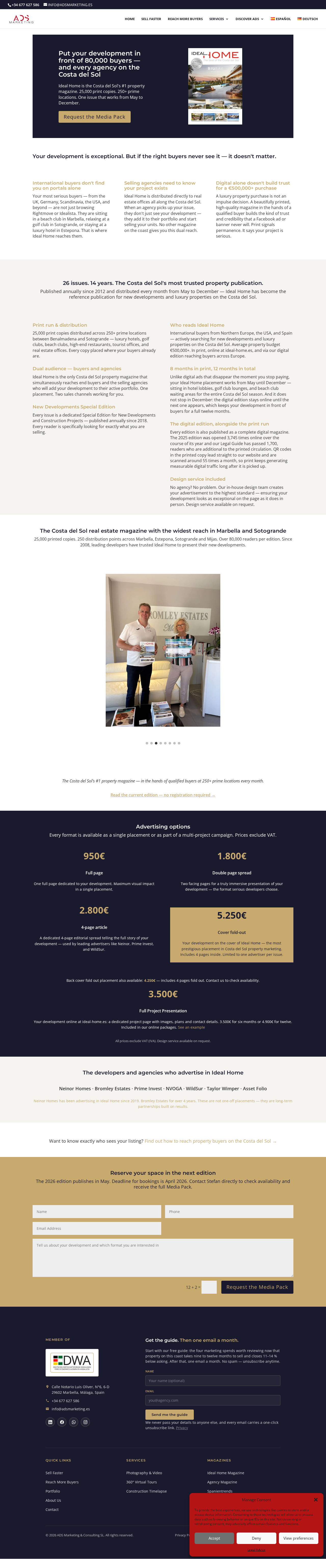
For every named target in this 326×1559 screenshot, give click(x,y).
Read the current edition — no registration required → (163, 795)
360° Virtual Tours (141, 1482)
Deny (256, 1538)
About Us (53, 1500)
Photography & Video (144, 1472)
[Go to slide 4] (160, 743)
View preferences (298, 1538)
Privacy (182, 1427)
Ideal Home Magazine (225, 1472)
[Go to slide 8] (179, 743)
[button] (315, 1499)
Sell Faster (151, 19)
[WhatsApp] (73, 1422)
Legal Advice (256, 1550)
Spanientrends (220, 1491)
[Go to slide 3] (156, 743)
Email (149, 1391)
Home (130, 19)
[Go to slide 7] (174, 743)
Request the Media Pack (95, 116)
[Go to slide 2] (151, 743)
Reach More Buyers (185, 19)
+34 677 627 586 (65, 1400)
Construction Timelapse (146, 1491)
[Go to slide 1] (147, 743)
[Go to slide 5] (165, 743)
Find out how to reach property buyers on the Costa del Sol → (211, 1141)
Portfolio (53, 1491)
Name (149, 1371)
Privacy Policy (185, 1535)
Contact (52, 1509)
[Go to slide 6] (170, 743)
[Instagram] (85, 1422)
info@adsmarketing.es (71, 1408)
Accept (214, 1538)
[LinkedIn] (50, 1422)
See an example (191, 1027)
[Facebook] (61, 1422)
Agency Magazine (222, 1482)
